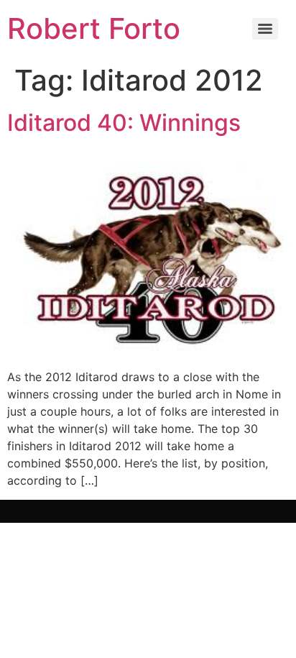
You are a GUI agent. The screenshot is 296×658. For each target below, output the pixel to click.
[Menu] (265, 29)
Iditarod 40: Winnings (124, 123)
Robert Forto (93, 28)
